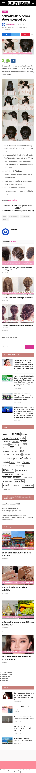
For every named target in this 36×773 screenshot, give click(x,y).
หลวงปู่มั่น (5, 678)
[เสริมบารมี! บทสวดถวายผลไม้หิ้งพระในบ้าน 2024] (18, 609)
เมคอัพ (12, 462)
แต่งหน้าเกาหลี (7, 478)
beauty (5, 434)
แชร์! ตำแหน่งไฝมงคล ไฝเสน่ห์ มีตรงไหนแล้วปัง (16, 658)
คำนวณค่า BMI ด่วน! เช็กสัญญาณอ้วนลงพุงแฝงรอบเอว (24, 708)
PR (4, 355)
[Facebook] (13, 61)
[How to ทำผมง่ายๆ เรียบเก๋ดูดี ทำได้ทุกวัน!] (18, 286)
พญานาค (5, 681)
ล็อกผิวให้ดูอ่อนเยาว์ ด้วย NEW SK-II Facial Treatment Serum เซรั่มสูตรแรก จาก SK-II (24, 696)
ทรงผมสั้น (13, 444)
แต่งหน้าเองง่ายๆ (27, 478)
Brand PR (11, 355)
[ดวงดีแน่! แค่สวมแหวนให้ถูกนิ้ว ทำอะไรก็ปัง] (18, 575)
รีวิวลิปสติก (6, 451)
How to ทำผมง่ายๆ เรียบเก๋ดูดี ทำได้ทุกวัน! (17, 298)
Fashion (15, 434)
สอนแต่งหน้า (7, 458)
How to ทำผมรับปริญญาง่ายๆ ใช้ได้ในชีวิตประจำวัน (17, 327)
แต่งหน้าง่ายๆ (21, 470)
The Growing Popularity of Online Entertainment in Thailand (23, 729)
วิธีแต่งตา (6, 454)
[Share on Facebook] (6, 34)
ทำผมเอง (5, 220)
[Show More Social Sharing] (32, 34)
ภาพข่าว (28, 355)
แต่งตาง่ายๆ (19, 466)
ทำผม (4, 217)
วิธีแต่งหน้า (17, 454)
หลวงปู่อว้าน (6, 676)
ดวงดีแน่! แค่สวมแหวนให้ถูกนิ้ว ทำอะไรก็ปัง (17, 589)
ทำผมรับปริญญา (13, 217)
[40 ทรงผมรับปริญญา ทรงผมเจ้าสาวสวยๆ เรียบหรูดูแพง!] (18, 255)
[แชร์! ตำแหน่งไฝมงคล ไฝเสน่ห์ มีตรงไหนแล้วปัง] (18, 644)
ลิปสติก (22, 451)
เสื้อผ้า (18, 462)
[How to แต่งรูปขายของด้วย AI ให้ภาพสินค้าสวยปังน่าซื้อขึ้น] (7, 719)
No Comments (22, 27)
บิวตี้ (11, 448)
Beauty (5, 11)
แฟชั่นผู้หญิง (16, 486)
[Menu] (3, 3)
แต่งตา (11, 465)
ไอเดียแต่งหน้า (7, 489)
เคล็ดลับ (6, 462)
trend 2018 (6, 441)
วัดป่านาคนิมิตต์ (7, 672)
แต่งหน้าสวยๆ (8, 474)
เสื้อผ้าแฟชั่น (26, 462)
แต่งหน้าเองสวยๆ (7, 481)
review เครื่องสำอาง (10, 438)
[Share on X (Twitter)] (15, 34)
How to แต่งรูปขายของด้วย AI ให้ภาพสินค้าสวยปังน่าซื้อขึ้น (24, 718)
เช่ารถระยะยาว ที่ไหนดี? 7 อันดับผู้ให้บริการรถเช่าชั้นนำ (23, 740)
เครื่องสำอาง (25, 458)
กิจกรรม (20, 355)
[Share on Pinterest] (25, 34)
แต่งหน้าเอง (16, 478)
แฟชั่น (6, 485)
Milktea (11, 24)
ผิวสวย (17, 448)
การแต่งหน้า (15, 441)
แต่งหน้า (8, 470)
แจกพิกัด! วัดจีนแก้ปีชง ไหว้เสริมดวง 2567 (16, 554)
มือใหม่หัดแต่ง (24, 448)
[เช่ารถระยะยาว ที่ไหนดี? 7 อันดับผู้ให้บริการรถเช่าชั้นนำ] (7, 740)
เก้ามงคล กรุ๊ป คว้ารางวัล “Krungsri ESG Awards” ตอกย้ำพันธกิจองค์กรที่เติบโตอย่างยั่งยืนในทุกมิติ (23, 397)
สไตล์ (15, 459)
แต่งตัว (4, 466)
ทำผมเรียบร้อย (25, 217)
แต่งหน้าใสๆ (19, 481)
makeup (25, 434)
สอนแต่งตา (27, 454)
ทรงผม (5, 444)
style (22, 438)
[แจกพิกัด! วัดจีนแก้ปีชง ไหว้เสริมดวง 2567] (18, 540)
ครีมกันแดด (23, 441)
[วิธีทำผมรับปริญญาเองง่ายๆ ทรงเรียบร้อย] (18, 46)
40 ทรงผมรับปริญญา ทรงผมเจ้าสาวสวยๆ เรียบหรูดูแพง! (17, 269)
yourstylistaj (12, 200)
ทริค (20, 445)
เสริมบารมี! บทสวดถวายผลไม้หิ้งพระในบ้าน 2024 (18, 623)
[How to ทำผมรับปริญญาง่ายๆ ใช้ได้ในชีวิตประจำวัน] (18, 313)
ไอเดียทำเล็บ (28, 485)
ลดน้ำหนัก (14, 451)
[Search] (33, 3)
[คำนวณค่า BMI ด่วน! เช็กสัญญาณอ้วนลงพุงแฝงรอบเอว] (7, 709)
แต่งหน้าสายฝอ (20, 474)
